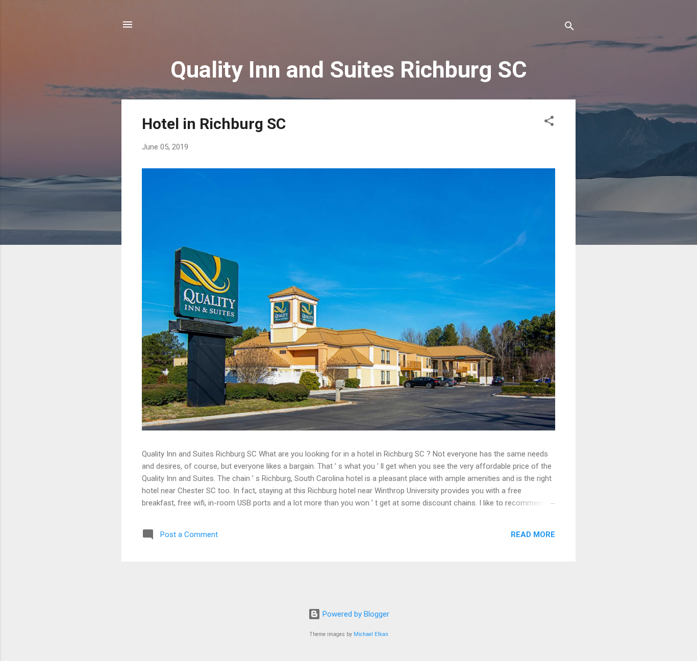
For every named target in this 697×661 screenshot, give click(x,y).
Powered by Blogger (354, 614)
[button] (549, 123)
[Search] (569, 27)
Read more (533, 534)
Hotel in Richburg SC (214, 124)
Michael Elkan (371, 634)
